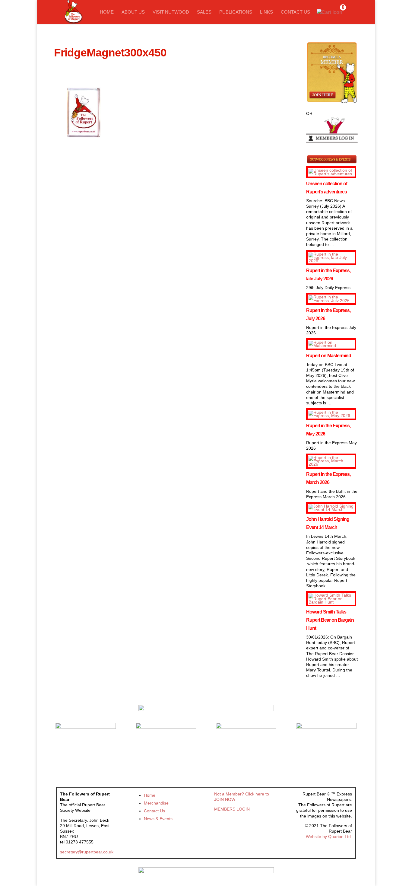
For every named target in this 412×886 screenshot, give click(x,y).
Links (266, 12)
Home (107, 12)
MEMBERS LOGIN (232, 809)
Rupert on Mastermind (328, 355)
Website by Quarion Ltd (328, 836)
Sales (204, 12)
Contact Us (295, 12)
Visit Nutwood (171, 12)
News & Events (158, 818)
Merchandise (156, 803)
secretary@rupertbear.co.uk (86, 851)
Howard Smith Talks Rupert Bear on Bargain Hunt (330, 620)
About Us (133, 12)
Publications (235, 12)
